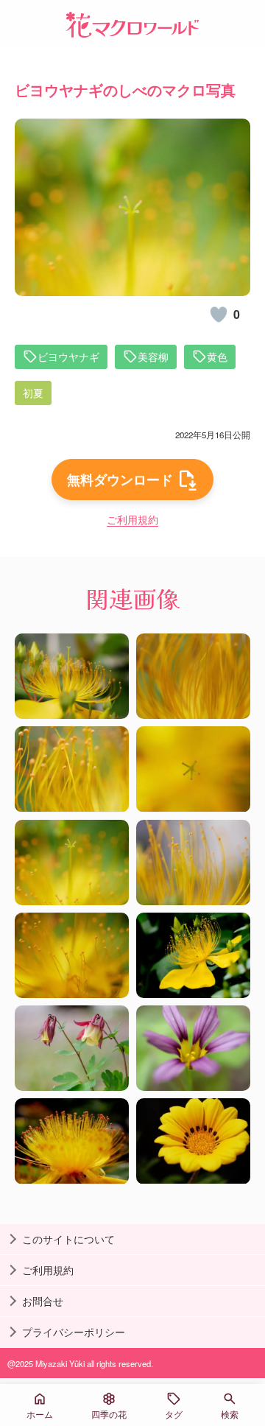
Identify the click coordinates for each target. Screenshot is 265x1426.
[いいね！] (218, 314)
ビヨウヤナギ (68, 356)
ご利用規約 (132, 519)
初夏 (33, 392)
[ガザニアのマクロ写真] (193, 1141)
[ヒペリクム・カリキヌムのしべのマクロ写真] (72, 1141)
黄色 (217, 356)
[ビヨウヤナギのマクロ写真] (72, 676)
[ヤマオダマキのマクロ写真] (72, 1048)
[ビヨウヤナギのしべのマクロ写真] (193, 676)
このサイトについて (68, 1239)
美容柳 (153, 356)
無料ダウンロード (120, 479)
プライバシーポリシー (73, 1331)
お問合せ (42, 1300)
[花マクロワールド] (132, 25)
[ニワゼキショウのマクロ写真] (193, 1048)
